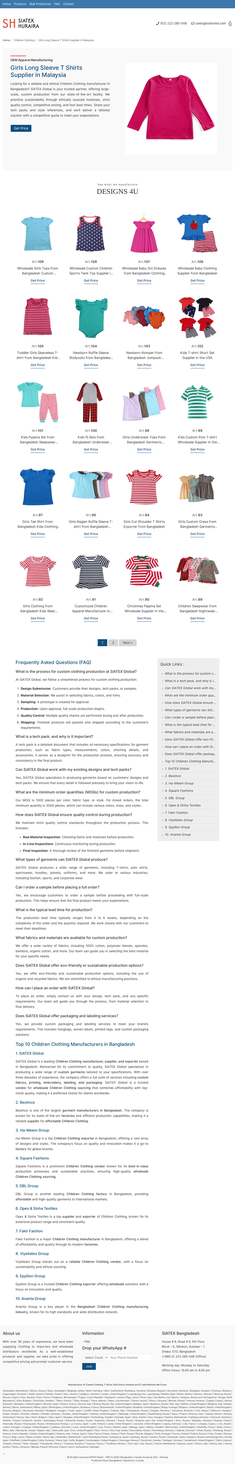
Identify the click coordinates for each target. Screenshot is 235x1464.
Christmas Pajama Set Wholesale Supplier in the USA (144, 611)
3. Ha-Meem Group (179, 783)
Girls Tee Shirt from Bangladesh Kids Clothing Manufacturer (38, 526)
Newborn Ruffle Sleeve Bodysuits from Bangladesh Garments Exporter (91, 358)
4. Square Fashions (179, 790)
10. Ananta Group (178, 834)
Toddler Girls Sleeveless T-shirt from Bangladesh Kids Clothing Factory (38, 358)
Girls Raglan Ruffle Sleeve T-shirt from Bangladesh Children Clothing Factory (91, 526)
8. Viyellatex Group (179, 820)
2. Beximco (173, 776)
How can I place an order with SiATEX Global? (199, 747)
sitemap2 (94, 1446)
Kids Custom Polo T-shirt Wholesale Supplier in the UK (197, 442)
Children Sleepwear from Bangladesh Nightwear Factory (197, 611)
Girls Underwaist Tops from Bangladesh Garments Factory (144, 442)
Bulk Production (40, 4)
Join (89, 1366)
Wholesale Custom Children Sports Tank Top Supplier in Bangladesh (91, 273)
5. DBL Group (175, 798)
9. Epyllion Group (177, 827)
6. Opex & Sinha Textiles (183, 805)
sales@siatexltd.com (211, 23)
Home (7, 4)
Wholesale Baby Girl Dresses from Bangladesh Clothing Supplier (144, 273)
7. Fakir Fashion (176, 813)
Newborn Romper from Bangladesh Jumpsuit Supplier (144, 358)
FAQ (57, 4)
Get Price (21, 128)
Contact (68, 4)
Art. (38, 262)
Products (20, 4)
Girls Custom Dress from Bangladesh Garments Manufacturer (197, 526)
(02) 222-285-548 (173, 23)
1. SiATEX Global (177, 768)
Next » (128, 643)
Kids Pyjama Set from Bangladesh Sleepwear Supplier (37, 442)
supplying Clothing (16, 1346)
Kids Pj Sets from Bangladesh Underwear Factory (91, 442)
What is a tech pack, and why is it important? (198, 681)
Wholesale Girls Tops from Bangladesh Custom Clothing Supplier (37, 273)
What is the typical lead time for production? (197, 725)
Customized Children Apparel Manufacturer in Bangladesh (91, 611)
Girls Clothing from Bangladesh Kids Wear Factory (37, 611)
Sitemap (164, 1457)
